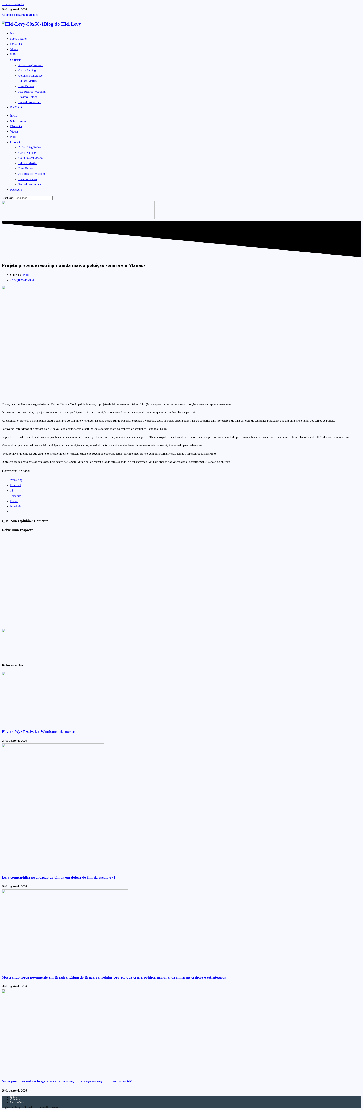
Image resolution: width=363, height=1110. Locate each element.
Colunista (15, 60)
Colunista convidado (30, 75)
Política (14, 54)
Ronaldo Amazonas (29, 102)
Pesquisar (7, 197)
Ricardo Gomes (27, 96)
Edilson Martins (27, 81)
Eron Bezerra (26, 86)
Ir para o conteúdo (13, 4)
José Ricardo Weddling (32, 91)
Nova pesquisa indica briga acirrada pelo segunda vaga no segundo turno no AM (67, 1081)
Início (13, 33)
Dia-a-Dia (16, 44)
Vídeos (14, 49)
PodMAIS (16, 107)
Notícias (14, 1097)
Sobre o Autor (18, 38)
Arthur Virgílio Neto (30, 65)
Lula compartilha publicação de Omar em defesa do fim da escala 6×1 (58, 877)
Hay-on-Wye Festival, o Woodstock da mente (38, 732)
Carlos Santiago (27, 70)
